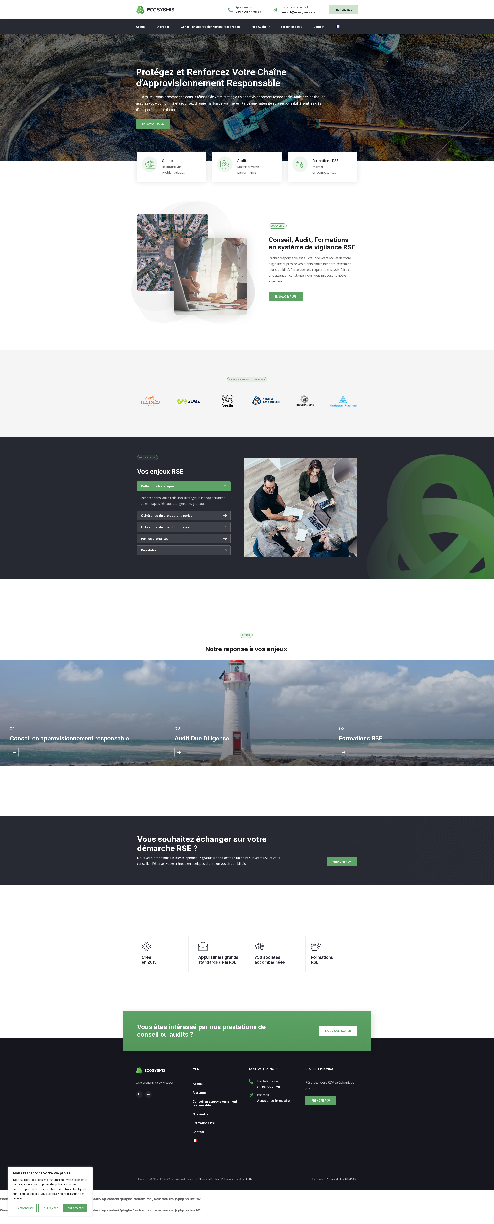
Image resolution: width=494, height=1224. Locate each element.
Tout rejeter (50, 1208)
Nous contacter (338, 1030)
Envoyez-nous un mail (294, 7)
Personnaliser (24, 1208)
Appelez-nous (243, 7)
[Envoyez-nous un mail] (275, 10)
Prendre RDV (341, 861)
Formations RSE (291, 26)
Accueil (141, 26)
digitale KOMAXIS (341, 1179)
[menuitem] (339, 26)
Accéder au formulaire (273, 1101)
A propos (163, 26)
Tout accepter (75, 1208)
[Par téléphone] (251, 1081)
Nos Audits (259, 26)
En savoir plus (153, 123)
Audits (242, 161)
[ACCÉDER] (14, 752)
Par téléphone (267, 1081)
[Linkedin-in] (139, 1094)
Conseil (168, 161)
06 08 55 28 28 (268, 1087)
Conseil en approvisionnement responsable (211, 26)
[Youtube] (148, 1094)
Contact (318, 26)
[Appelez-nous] (230, 10)
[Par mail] (251, 1095)
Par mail (263, 1095)
